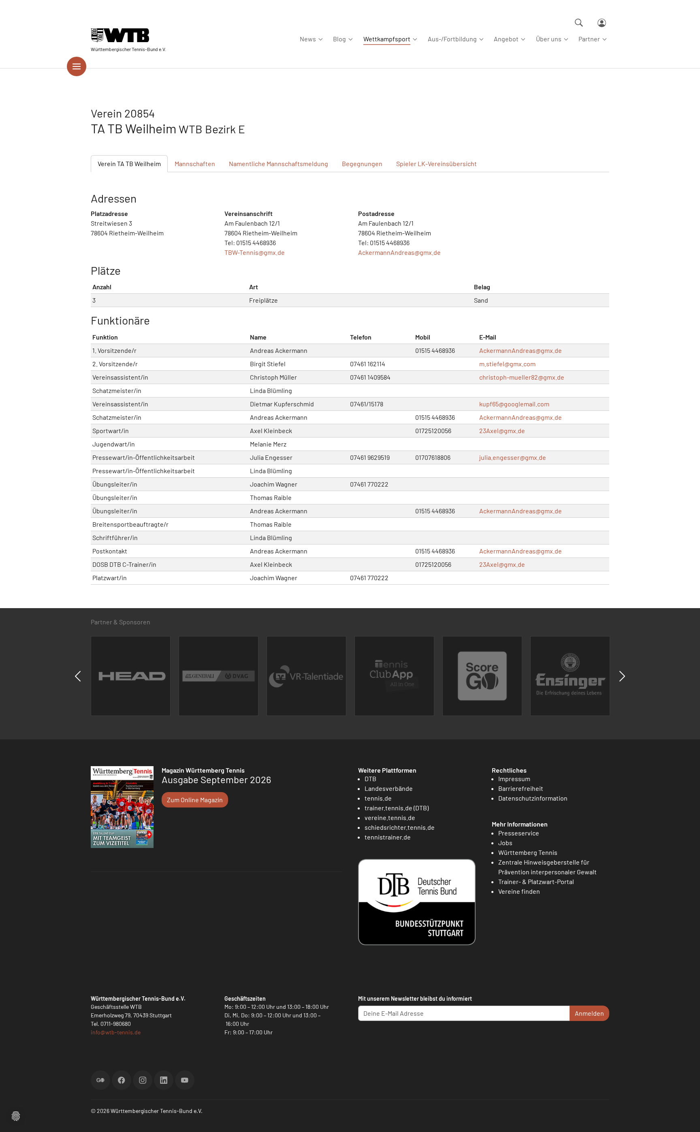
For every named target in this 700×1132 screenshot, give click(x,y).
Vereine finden (519, 891)
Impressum (514, 778)
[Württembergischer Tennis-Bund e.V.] (128, 35)
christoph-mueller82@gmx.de (521, 377)
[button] (15, 1115)
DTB (370, 778)
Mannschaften (195, 163)
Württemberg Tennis (527, 852)
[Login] (601, 22)
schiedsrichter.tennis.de (400, 827)
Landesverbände (389, 788)
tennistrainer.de (388, 837)
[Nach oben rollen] (684, 1116)
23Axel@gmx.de (502, 430)
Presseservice (518, 833)
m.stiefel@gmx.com (507, 363)
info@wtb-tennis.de (116, 1032)
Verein (129, 163)
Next (622, 676)
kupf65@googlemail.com (514, 404)
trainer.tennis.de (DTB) (397, 808)
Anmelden (589, 1013)
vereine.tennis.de (390, 817)
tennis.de (378, 798)
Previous (77, 676)
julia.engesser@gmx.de (512, 457)
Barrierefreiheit (520, 788)
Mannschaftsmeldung (278, 163)
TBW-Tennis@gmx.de (254, 252)
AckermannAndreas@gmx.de (399, 252)
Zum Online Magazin (195, 799)
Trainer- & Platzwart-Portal (536, 881)
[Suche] (579, 22)
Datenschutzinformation (533, 798)
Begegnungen (362, 163)
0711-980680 (115, 1023)
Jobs (505, 842)
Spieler (436, 163)
